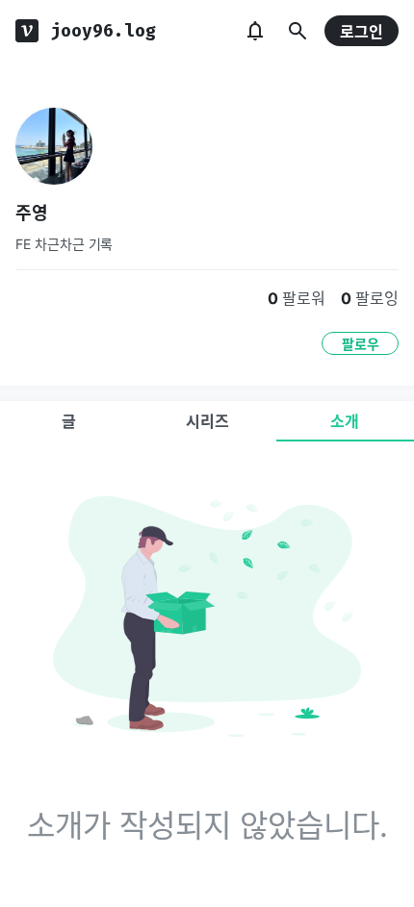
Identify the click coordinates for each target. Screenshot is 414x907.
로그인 (361, 31)
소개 (344, 421)
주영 (31, 213)
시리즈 (207, 421)
